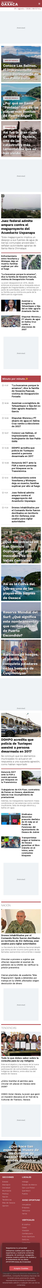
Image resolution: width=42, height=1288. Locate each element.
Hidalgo (25, 1182)
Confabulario (27, 1233)
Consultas (26, 1242)
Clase (24, 1227)
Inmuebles (26, 1204)
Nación (5, 1197)
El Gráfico (26, 1224)
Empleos (25, 1208)
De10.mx (25, 1239)
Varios (24, 1214)
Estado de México (29, 1185)
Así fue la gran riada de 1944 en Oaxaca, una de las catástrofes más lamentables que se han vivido (20, 142)
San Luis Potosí (28, 1188)
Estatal (5, 1182)
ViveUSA (25, 1230)
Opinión (5, 1206)
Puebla (25, 1194)
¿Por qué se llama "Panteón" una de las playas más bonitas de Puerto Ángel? (20, 109)
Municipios (6, 1191)
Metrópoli (6, 1185)
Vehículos (26, 1211)
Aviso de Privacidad (23, 1262)
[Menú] (39, 3)
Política (5, 1194)
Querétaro (26, 1191)
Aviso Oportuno (28, 1236)
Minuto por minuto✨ (15, 378)
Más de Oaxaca (11, 60)
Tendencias (10, 127)
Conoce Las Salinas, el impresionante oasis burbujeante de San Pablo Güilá (21, 72)
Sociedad (6, 1188)
